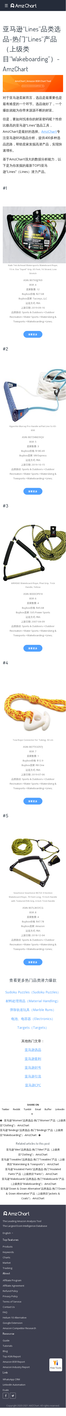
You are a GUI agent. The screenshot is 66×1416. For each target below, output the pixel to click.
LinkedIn (60, 1109)
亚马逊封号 (33, 1067)
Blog (5, 1351)
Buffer (48, 1109)
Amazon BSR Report (14, 1361)
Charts (6, 1257)
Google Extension (12, 1323)
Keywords (8, 1252)
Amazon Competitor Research (19, 1328)
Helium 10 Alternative (15, 1317)
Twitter (5, 1109)
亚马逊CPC (33, 1085)
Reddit (16, 1109)
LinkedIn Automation (14, 1384)
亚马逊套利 (33, 1058)
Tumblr (27, 1109)
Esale (6, 1390)
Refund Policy (10, 1291)
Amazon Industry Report (16, 1367)
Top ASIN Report (12, 1356)
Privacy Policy (10, 1296)
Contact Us (9, 1307)
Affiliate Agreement (13, 1285)
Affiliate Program (12, 1280)
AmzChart (49, 131)
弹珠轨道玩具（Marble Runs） (33, 1009)
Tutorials (7, 1345)
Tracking (7, 1268)
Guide (6, 1340)
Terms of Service (12, 1301)
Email (38, 1109)
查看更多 (33, 334)
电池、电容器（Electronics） (33, 1018)
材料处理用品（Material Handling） (33, 1001)
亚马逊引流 (33, 1076)
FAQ (5, 1312)
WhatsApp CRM (11, 1379)
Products (8, 1246)
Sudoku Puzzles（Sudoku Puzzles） (33, 992)
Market (7, 1262)
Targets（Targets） (33, 1027)
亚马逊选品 (33, 1049)
